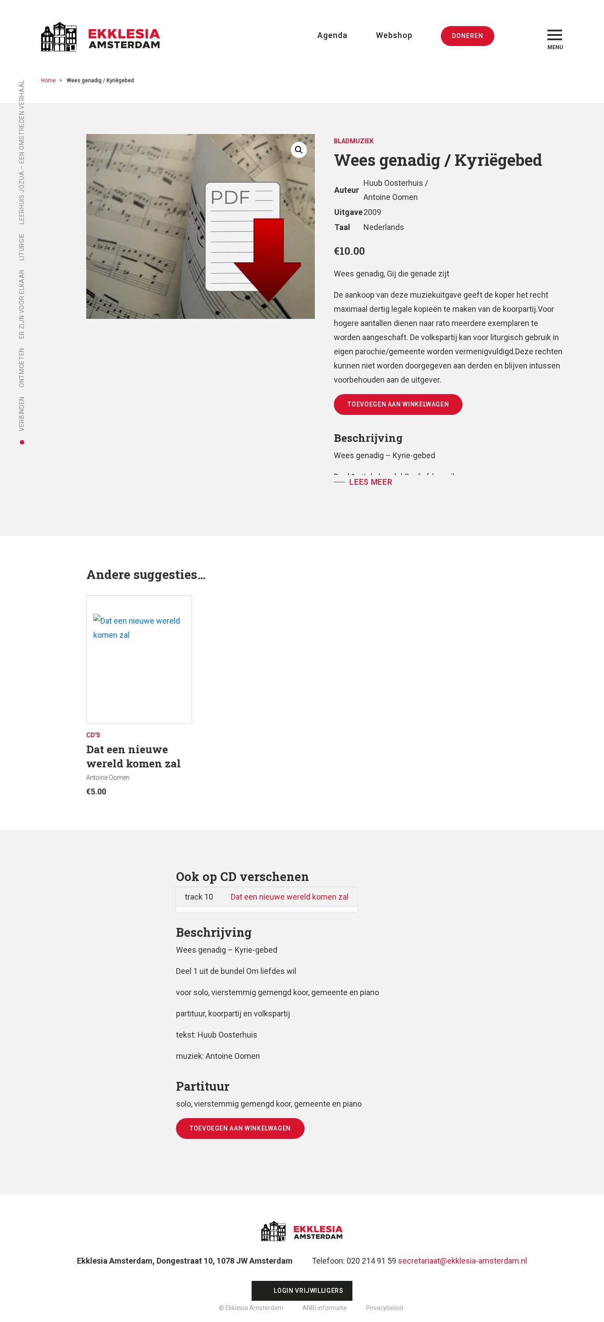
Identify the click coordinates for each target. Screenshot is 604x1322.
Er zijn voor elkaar (21, 304)
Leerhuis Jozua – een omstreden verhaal (21, 152)
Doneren (467, 35)
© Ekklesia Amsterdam (251, 1307)
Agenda (332, 35)
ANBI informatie (324, 1307)
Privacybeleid (384, 1307)
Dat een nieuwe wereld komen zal (289, 896)
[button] (299, 150)
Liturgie (21, 247)
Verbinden (21, 413)
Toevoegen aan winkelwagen (398, 404)
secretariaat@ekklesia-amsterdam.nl (462, 1260)
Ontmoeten (21, 367)
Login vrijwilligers (308, 1290)
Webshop (394, 35)
